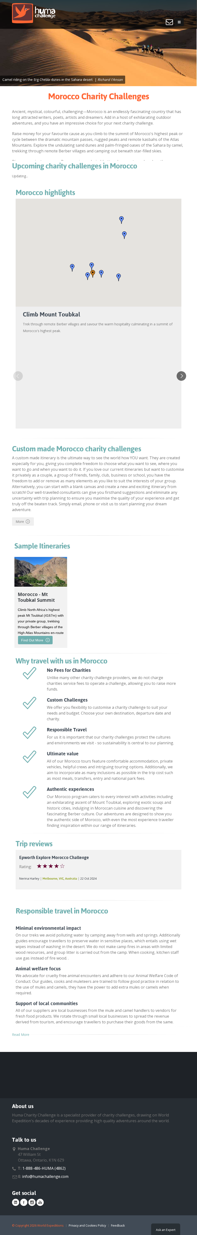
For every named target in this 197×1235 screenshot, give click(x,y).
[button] (92, 266)
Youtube (40, 1202)
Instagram (32, 1202)
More (20, 521)
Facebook (23, 1202)
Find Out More (32, 640)
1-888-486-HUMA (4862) (44, 1168)
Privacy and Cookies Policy (87, 1225)
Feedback (118, 1225)
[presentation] (18, 376)
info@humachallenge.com (45, 1176)
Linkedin (15, 1202)
